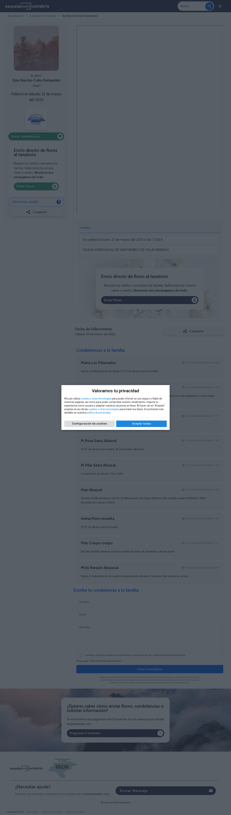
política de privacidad (98, 412)
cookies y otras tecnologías (96, 398)
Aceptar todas (141, 423)
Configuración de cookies (89, 423)
